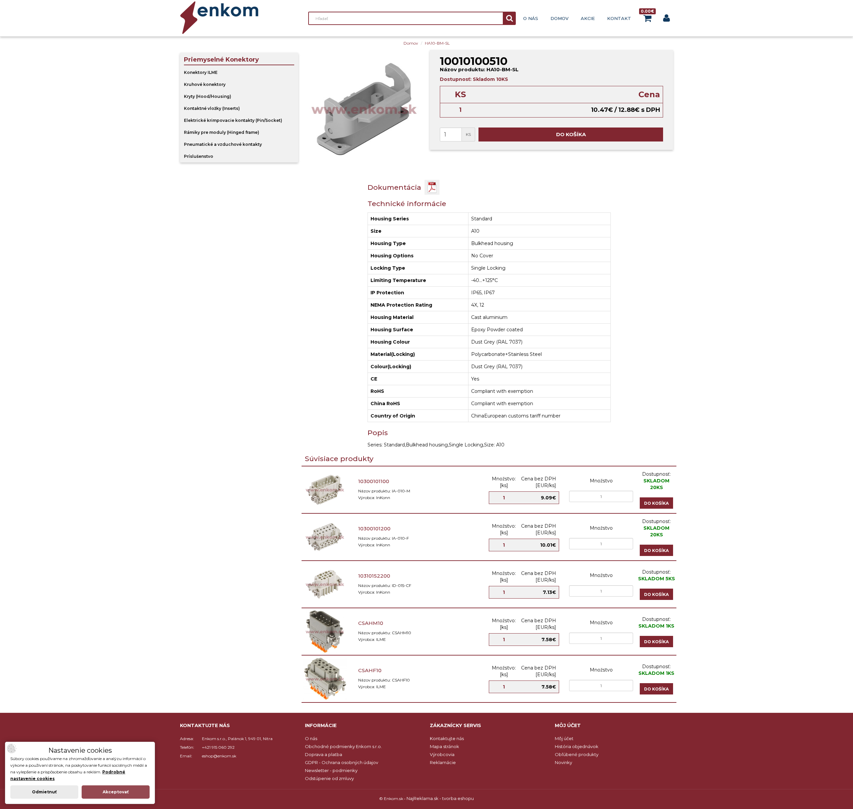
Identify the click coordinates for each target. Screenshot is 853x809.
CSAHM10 (370, 623)
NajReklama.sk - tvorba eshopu (440, 798)
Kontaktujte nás (447, 738)
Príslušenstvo (198, 156)
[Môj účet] (666, 19)
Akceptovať (116, 791)
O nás (530, 18)
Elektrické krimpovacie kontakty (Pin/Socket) (233, 120)
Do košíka (571, 134)
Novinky (563, 762)
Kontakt (619, 18)
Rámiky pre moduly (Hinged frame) (221, 132)
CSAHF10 (370, 670)
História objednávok (576, 746)
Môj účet (564, 738)
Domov (559, 18)
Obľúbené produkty (576, 754)
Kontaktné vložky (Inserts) (212, 108)
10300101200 (374, 528)
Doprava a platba (323, 754)
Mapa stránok (444, 746)
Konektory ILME (201, 72)
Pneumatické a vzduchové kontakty (223, 144)
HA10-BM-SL (437, 43)
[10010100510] (364, 109)
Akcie (588, 18)
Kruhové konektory (205, 84)
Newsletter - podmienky (331, 770)
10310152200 (374, 576)
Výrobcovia (442, 754)
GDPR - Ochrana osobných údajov (341, 762)
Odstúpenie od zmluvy (329, 778)
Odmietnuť (44, 791)
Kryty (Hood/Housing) (207, 96)
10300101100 (373, 481)
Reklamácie (443, 762)
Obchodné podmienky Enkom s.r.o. (343, 746)
